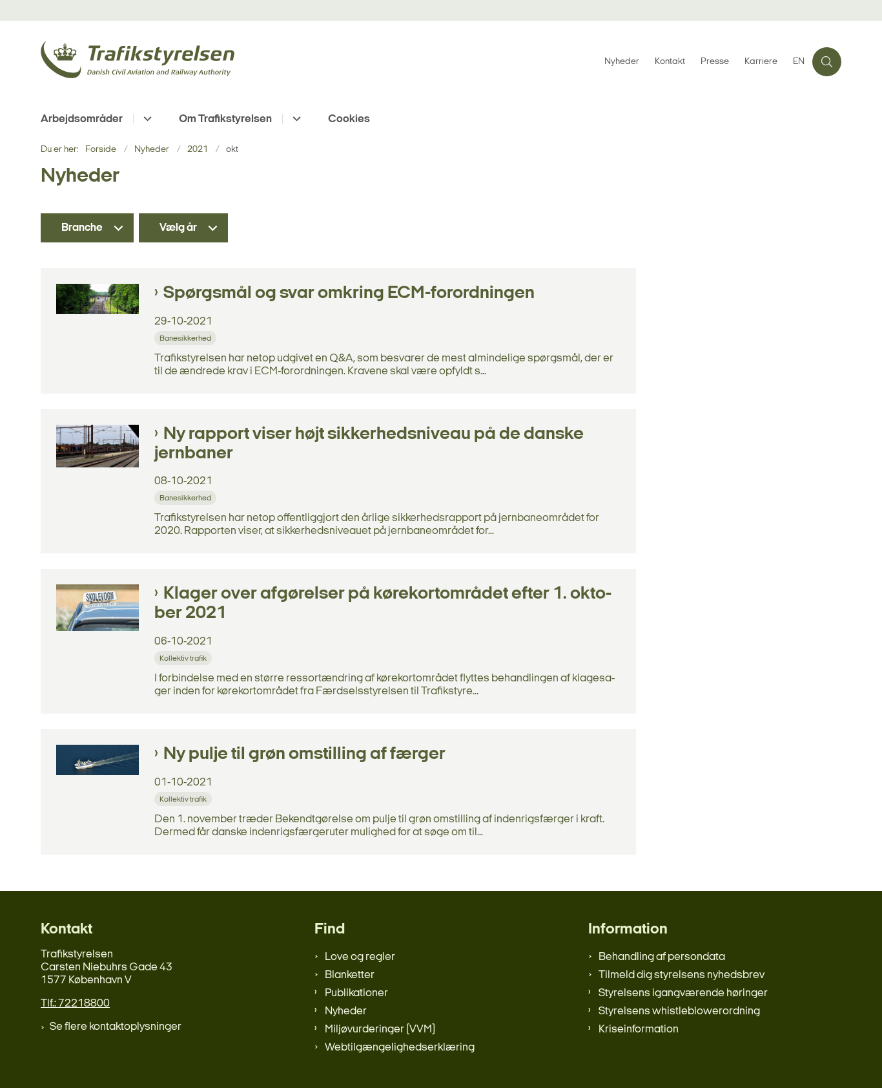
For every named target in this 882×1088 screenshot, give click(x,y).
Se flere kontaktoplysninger (115, 1026)
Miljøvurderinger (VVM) (380, 1029)
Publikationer (356, 993)
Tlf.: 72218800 (75, 1003)
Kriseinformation (639, 1029)
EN (799, 62)
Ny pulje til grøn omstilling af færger (304, 754)
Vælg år (178, 227)
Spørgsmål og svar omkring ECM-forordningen (349, 293)
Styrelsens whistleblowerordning (679, 1011)
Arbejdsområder (82, 119)
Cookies (349, 119)
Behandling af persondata (662, 957)
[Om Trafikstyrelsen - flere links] (294, 118)
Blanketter (349, 975)
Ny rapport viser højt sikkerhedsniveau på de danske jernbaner (369, 444)
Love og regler (360, 957)
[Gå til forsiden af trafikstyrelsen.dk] (319, 61)
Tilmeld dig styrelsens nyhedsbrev (681, 975)
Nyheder (346, 1011)
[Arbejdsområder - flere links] (145, 118)
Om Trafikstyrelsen (225, 119)
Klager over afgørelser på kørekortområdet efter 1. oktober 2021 (382, 604)
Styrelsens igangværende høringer (683, 993)
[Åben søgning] (826, 61)
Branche (82, 227)
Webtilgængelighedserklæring (400, 1047)
